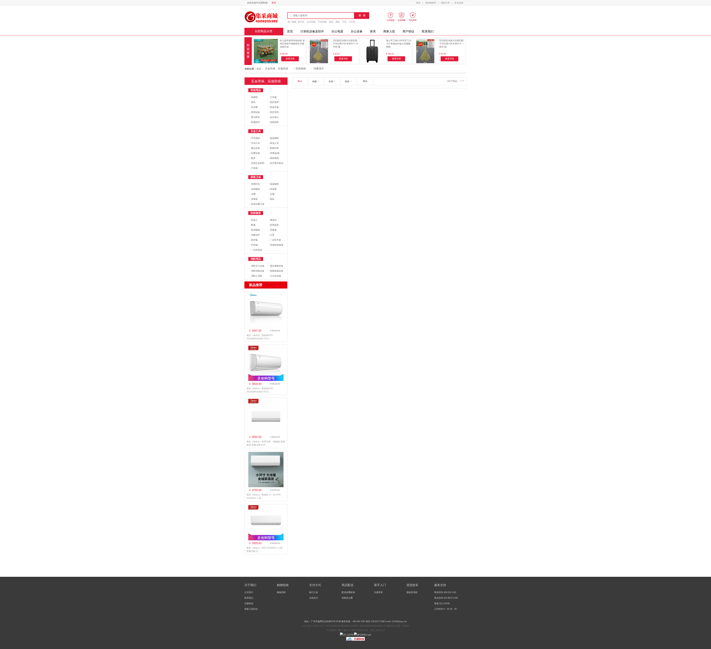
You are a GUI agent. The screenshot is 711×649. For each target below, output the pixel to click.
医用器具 (274, 225)
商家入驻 (389, 31)
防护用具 (274, 112)
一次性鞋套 (256, 250)
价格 (331, 81)
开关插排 (255, 138)
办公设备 (357, 31)
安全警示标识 (276, 163)
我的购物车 (430, 2)
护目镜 (254, 245)
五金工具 (256, 131)
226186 (349, 634)
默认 (300, 81)
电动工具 (274, 143)
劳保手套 (274, 107)
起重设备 (255, 153)
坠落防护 (255, 122)
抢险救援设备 (276, 271)
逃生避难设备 (276, 266)
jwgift (368, 634)
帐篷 (253, 225)
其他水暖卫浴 (257, 204)
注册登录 (378, 592)
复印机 (301, 22)
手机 (344, 22)
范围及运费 (347, 598)
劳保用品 (256, 90)
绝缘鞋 (254, 97)
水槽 (253, 194)
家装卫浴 (256, 177)
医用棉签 (255, 230)
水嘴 (271, 194)
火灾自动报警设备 (278, 276)
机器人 (254, 220)
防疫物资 (301, 68)
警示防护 (255, 117)
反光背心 (274, 117)
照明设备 (255, 112)
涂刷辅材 (255, 189)
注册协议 (248, 603)
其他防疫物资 (276, 245)
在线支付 (313, 598)
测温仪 (273, 220)
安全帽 (254, 107)
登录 (274, 2)
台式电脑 (311, 22)
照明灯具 (255, 184)
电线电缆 (274, 158)
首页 (258, 68)
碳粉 (331, 22)
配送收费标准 (348, 592)
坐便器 (273, 189)
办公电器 (337, 31)
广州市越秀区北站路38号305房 (326, 621)
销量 (314, 81)
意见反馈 (458, 2)
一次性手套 (275, 240)
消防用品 (256, 259)
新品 (365, 81)
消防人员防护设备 (259, 276)
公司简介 (248, 592)
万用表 (254, 168)
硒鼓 (338, 22)
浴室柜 (254, 199)
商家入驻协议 (251, 609)
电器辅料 (274, 138)
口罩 (271, 235)
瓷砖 (271, 199)
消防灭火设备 (257, 266)
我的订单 (445, 2)
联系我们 (428, 31)
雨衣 (253, 102)
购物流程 (281, 592)
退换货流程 (412, 592)
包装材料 (274, 122)
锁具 (253, 158)
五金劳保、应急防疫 (276, 68)
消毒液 (273, 230)
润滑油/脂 (274, 153)
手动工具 (255, 143)
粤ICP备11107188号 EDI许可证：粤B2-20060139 (361, 630)
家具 (373, 31)
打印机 (352, 22)
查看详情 (290, 58)
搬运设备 (255, 148)
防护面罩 (274, 102)
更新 (347, 81)
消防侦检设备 (257, 271)
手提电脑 (322, 22)
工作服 (273, 97)
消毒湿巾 (318, 68)
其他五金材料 (257, 163)
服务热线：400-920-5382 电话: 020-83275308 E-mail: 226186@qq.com (374, 621)
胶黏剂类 (274, 148)
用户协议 (408, 31)
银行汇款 (313, 592)
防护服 (254, 240)
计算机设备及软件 (312, 31)
